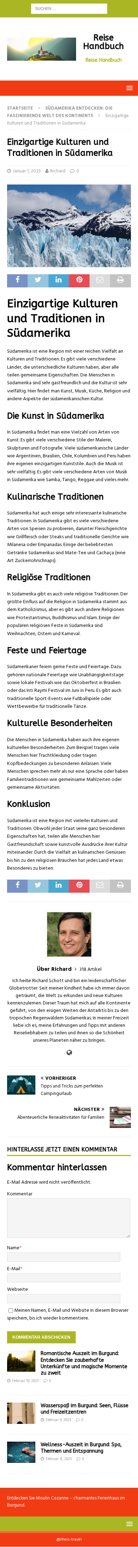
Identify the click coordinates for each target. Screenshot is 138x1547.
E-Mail (13, 1269)
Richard (57, 171)
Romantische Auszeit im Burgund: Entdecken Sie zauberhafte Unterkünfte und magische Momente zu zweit (84, 1363)
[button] (128, 87)
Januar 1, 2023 (27, 171)
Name (13, 1248)
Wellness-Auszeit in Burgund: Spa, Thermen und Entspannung (81, 1448)
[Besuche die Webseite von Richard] (69, 1053)
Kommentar (19, 1194)
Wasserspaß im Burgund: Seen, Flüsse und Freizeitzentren (84, 1409)
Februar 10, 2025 (25, 1381)
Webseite (17, 1290)
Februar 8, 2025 (59, 1459)
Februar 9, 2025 (58, 1420)
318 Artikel (90, 969)
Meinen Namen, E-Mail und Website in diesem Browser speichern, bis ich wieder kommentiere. (67, 1314)
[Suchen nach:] (69, 9)
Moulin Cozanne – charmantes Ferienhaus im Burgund (66, 1501)
